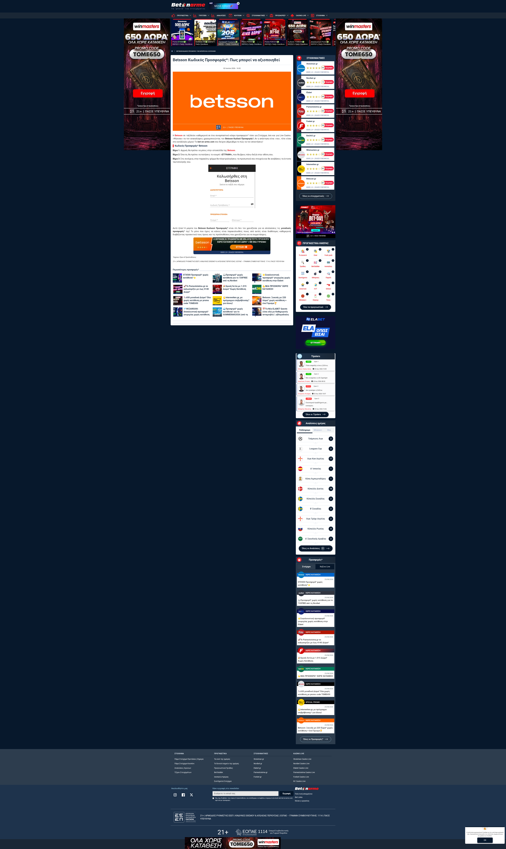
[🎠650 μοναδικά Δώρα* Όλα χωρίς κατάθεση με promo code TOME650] (178, 300)
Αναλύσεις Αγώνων (182, 768)
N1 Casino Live (299, 781)
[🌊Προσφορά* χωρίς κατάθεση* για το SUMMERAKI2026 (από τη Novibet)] (217, 312)
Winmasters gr (312, 150)
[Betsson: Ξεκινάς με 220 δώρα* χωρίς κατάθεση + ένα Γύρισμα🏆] (256, 300)
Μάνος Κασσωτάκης (304, 369)
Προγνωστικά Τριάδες (223, 768)
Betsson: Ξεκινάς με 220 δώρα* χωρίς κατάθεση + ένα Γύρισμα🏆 (274, 300)
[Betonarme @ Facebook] (183, 795)
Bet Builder (218, 772)
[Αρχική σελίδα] (172, 51)
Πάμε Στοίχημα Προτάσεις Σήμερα (188, 759)
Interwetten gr (312, 164)
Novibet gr (311, 78)
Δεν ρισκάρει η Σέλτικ (314, 390)
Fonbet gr (310, 121)
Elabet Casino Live (300, 768)
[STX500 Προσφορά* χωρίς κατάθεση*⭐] (177, 278)
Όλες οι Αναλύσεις (313, 548)
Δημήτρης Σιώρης (304, 381)
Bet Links (298, 797)
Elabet (309, 92)
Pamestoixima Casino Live (304, 772)
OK (485, 840)
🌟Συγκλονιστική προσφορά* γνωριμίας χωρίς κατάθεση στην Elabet (276, 278)
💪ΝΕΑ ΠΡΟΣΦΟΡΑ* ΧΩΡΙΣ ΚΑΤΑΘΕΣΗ (275, 287)
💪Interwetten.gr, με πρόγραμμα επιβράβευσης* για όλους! (236, 300)
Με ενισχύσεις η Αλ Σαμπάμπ (316, 378)
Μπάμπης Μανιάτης (304, 409)
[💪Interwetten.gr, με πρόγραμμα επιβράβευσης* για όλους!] (217, 300)
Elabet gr (257, 768)
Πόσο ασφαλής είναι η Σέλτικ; (317, 365)
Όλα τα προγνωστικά (313, 307)
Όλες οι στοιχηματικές (314, 196)
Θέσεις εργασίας (302, 801)
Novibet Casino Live (301, 763)
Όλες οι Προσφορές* (313, 739)
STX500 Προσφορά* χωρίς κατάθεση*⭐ (195, 276)
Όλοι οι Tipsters (313, 414)
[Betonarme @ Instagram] (175, 795)
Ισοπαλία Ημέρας (221, 777)
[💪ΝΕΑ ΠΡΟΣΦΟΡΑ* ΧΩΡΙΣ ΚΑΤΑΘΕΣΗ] (256, 289)
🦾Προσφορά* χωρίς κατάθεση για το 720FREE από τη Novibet (235, 278)
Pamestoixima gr (314, 107)
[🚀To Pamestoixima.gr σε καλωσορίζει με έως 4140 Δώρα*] (178, 289)
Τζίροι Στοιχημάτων (182, 772)
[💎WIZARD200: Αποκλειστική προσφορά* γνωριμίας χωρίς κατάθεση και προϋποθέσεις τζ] (178, 312)
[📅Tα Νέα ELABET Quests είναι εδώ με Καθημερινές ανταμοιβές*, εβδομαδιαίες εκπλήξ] (256, 312)
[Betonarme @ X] (191, 795)
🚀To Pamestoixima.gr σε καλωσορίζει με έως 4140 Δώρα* (196, 289)
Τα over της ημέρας (222, 759)
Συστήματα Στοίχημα (223, 781)
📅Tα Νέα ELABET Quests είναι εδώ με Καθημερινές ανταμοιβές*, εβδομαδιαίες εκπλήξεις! (275, 312)
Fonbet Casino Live (301, 777)
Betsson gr (311, 179)
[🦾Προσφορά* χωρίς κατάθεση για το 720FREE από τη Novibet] (217, 278)
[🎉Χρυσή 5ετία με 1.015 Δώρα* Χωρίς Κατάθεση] (217, 289)
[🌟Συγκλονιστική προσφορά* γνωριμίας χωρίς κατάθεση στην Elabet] (256, 278)
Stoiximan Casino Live (302, 759)
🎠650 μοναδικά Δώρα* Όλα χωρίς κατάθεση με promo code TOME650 (197, 300)
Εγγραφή (286, 793)
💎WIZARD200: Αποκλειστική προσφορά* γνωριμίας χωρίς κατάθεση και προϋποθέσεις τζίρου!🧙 (197, 312)
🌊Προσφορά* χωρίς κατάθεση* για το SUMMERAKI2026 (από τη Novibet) (235, 312)
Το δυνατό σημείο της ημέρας (226, 763)
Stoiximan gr (312, 64)
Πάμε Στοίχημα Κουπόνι (184, 763)
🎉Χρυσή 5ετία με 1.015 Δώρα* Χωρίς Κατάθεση (234, 287)
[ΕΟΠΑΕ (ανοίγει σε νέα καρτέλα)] (262, 832)
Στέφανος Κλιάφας (304, 394)
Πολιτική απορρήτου (303, 794)
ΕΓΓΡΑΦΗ (240, 247)
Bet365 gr (310, 135)
